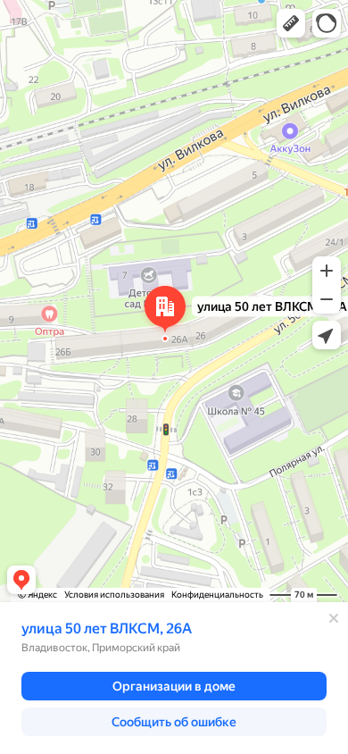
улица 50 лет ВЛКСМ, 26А (106, 628)
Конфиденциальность (217, 594)
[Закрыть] (334, 618)
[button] (291, 23)
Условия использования (114, 594)
